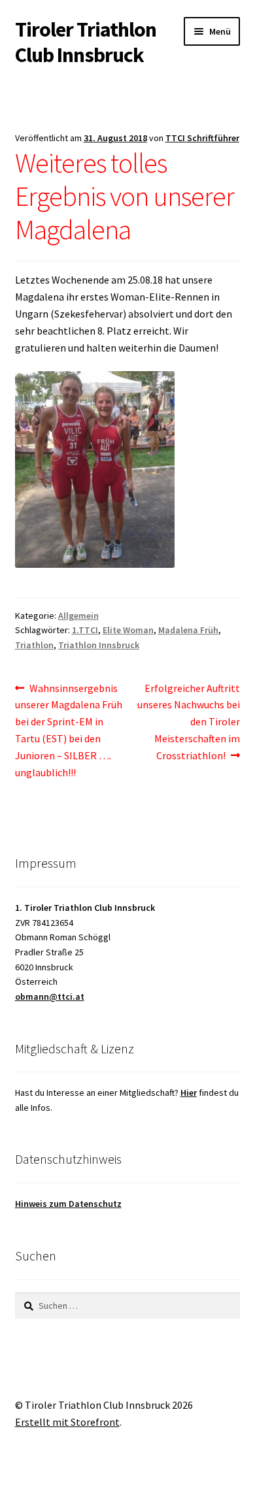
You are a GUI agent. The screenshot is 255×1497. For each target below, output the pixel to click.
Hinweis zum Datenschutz (68, 1203)
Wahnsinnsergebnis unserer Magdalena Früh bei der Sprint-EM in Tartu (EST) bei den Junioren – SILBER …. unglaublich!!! (68, 730)
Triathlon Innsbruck (98, 645)
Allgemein (78, 615)
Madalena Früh (188, 630)
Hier (188, 1092)
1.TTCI (85, 630)
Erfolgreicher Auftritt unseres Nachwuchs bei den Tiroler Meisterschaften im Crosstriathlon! (188, 722)
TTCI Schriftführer (202, 138)
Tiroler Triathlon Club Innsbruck (85, 42)
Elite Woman (128, 630)
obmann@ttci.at (49, 996)
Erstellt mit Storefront (67, 1421)
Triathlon (34, 645)
